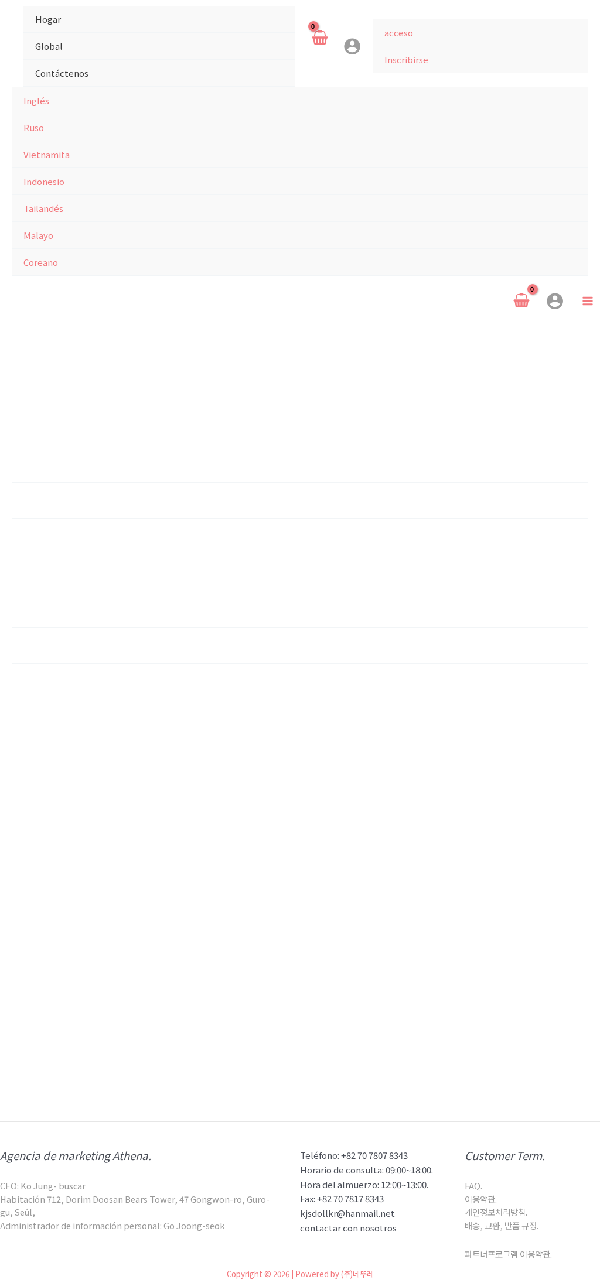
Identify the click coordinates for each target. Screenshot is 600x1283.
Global (49, 46)
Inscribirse (406, 59)
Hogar (48, 19)
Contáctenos (61, 73)
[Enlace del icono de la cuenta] (352, 46)
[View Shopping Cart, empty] (319, 46)
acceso (398, 32)
